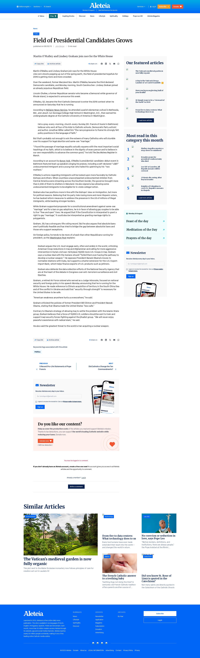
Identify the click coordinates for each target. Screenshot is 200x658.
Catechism (148, 556)
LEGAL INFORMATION (96, 650)
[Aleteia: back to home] (100, 5)
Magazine (98, 623)
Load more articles (145, 120)
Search (48, 7)
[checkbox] (36, 402)
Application (99, 620)
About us (83, 650)
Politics (37, 352)
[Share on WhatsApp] (118, 64)
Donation (98, 629)
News (92, 16)
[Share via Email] (114, 64)
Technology (109, 517)
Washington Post (58, 237)
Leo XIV (146, 517)
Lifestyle (102, 16)
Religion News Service (56, 110)
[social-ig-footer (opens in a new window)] (107, 643)
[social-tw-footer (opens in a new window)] (102, 643)
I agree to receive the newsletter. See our (60, 402)
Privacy (137, 650)
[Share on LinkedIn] (106, 64)
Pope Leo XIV (138, 16)
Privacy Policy (128, 650)
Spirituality (114, 16)
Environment (30, 517)
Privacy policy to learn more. (72, 402)
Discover (82, 16)
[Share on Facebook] (102, 64)
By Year (120, 616)
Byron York (65, 160)
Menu (42, 16)
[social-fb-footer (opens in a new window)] (98, 643)
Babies (107, 556)
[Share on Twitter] (110, 64)
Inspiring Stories (68, 16)
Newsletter (99, 616)
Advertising (99, 633)
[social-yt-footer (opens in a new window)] (93, 643)
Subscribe (162, 6)
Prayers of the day (139, 238)
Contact (118, 650)
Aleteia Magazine (153, 16)
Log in (154, 7)
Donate (176, 6)
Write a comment (76, 486)
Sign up (40, 407)
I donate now (44, 441)
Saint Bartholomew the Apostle (107, 10)
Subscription (99, 626)
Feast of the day (137, 221)
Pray (52, 16)
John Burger (59, 46)
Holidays (125, 16)
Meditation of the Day (141, 229)
